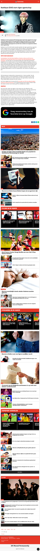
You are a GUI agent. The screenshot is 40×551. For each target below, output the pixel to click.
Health (2, 160)
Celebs (2, 361)
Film (2, 394)
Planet (8, 529)
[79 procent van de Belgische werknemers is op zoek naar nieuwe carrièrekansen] (20, 363)
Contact (2, 541)
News (2, 529)
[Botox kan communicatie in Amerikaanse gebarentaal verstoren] (6, 458)
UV (2, 35)
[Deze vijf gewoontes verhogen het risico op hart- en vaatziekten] (6, 464)
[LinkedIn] (6, 531)
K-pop (2, 31)
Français (2, 534)
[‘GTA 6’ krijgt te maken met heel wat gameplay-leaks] (6, 262)
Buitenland (3, 289)
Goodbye (18, 538)
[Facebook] (2, 531)
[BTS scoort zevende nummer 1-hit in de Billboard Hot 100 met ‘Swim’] (2, 520)
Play (2, 306)
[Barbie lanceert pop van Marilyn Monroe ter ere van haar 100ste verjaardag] (6, 389)
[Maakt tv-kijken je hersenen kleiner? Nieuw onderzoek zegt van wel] (6, 193)
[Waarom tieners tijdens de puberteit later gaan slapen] (6, 451)
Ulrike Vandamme (11, 34)
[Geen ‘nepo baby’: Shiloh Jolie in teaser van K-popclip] (2, 516)
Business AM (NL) (4, 538)
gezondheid (3, 407)
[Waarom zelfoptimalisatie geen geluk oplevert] (6, 445)
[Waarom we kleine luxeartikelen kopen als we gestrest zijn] (20, 168)
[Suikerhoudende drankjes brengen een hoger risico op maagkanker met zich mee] (6, 432)
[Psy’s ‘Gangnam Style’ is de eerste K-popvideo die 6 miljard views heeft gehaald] (2, 508)
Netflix (3, 320)
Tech (12, 529)
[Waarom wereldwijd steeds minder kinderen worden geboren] (20, 269)
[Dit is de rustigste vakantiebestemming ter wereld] (6, 438)
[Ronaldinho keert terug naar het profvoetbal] (25, 413)
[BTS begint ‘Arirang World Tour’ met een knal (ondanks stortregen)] (2, 512)
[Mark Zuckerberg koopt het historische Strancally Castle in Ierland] (25, 211)
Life (2, 149)
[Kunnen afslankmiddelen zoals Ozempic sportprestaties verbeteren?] (6, 402)
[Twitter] (4, 531)
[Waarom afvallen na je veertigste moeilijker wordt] (20, 331)
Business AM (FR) (12, 538)
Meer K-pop (28, 525)
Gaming (2, 267)
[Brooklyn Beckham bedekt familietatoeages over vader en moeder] (6, 356)
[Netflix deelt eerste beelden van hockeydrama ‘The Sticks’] (25, 313)
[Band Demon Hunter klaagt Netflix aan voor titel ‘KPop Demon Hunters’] (20, 229)
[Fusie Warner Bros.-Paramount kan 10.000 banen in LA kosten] (6, 395)
